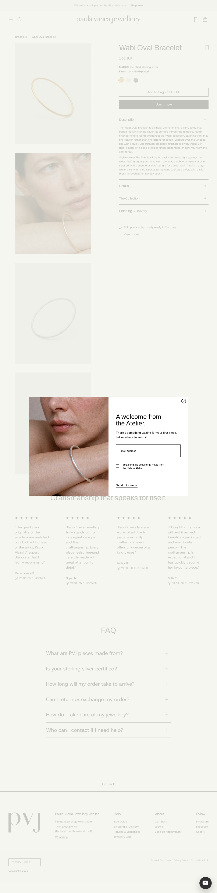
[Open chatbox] (205, 883)
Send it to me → (127, 485)
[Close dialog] (184, 401)
